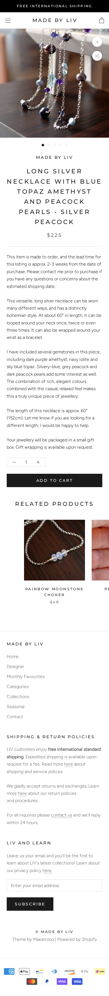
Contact (15, 716)
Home (13, 656)
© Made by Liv (54, 931)
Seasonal (15, 706)
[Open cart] (101, 20)
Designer (15, 666)
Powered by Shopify (77, 939)
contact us (61, 815)
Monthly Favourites (25, 676)
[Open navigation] (8, 21)
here (68, 764)
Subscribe (30, 904)
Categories (18, 686)
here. (47, 870)
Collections (18, 696)
